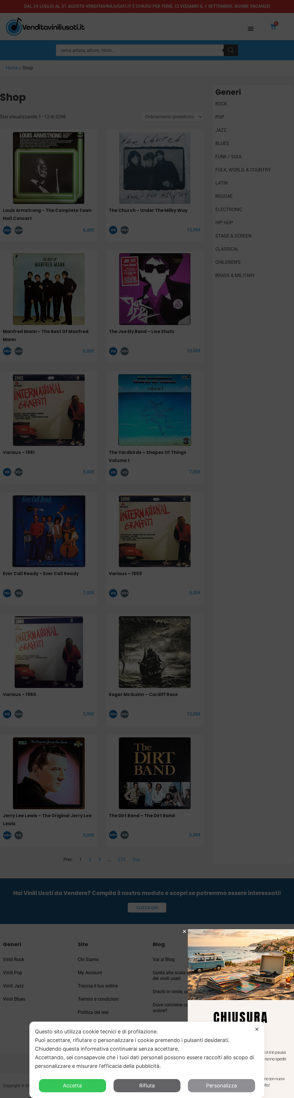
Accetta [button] (72, 1085)
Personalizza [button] (221, 1085)
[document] (147, 549)
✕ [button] (257, 1029)
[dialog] (146, 1060)
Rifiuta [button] (147, 1085)
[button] (184, 931)
